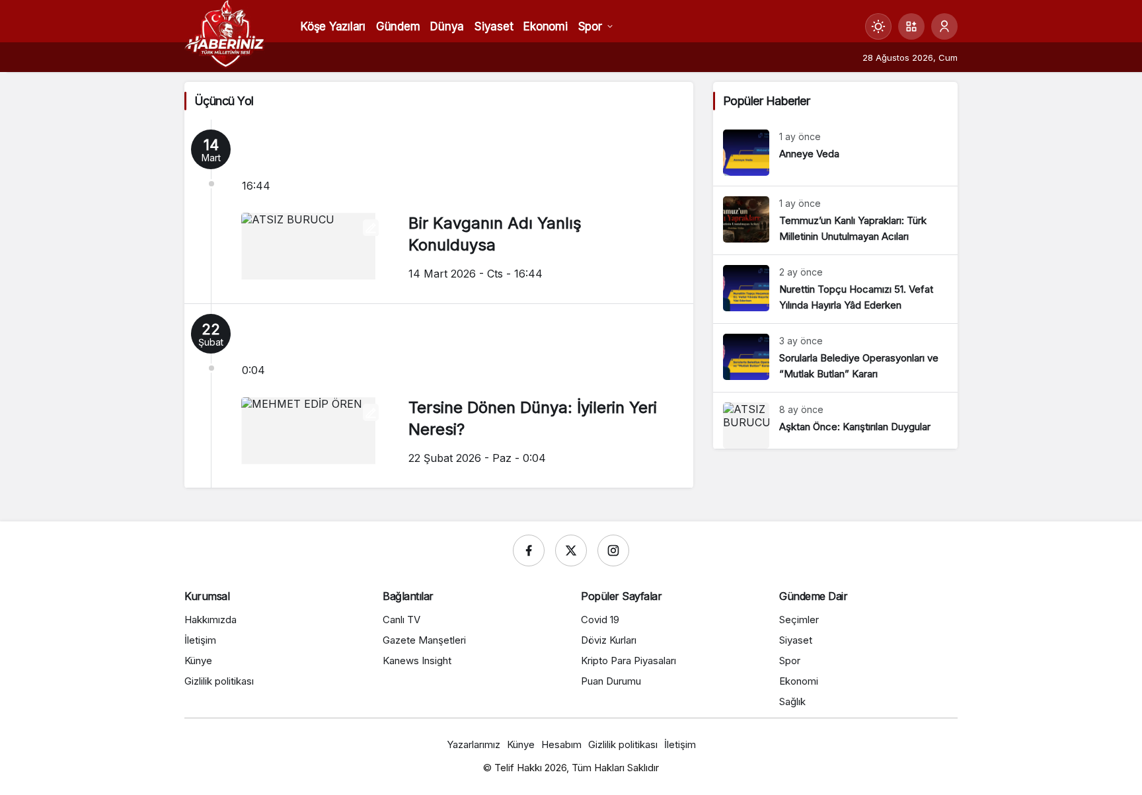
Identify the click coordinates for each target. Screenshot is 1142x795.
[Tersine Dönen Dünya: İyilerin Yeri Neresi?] (438, 396)
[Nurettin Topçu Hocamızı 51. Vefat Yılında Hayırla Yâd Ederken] (835, 289)
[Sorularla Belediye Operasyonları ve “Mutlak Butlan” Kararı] (835, 358)
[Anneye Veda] (835, 153)
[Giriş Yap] (944, 26)
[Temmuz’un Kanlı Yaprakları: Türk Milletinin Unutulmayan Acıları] (835, 220)
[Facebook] (529, 550)
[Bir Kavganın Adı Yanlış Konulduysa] (438, 211)
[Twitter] (571, 550)
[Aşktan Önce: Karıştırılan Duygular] (835, 421)
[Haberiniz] (225, 33)
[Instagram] (613, 550)
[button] (911, 26)
